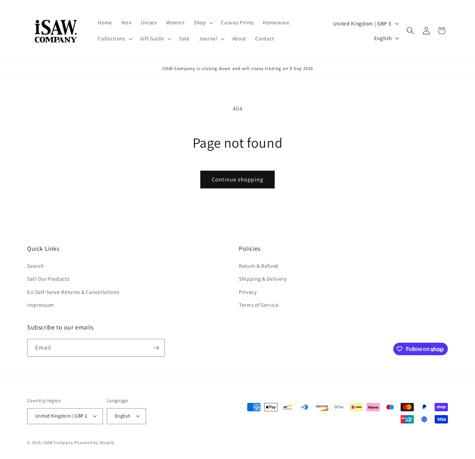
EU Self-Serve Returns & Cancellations (73, 291)
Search (35, 265)
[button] (203, 23)
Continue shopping (237, 179)
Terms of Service (259, 304)
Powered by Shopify (94, 442)
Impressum (40, 304)
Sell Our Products (48, 278)
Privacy (248, 291)
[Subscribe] (156, 348)
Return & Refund (259, 265)
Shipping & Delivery (263, 278)
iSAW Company (58, 442)
